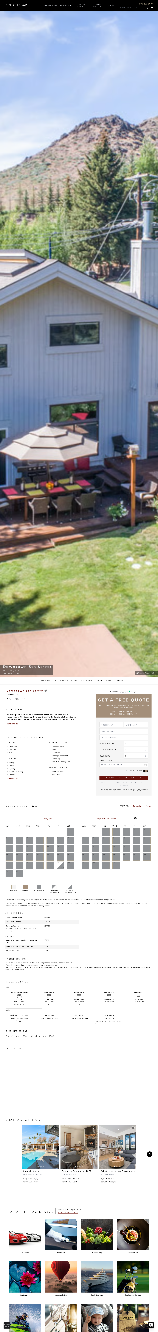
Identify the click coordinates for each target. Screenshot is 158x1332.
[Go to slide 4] (41, 1166)
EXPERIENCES (66, 6)
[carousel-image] (40, 1147)
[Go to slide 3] (40, 1166)
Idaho (18, 671)
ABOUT (111, 6)
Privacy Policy (135, 783)
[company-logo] (18, 5)
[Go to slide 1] (75, 1166)
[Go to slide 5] (43, 1166)
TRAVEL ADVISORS (98, 5)
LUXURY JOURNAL (81, 5)
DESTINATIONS (50, 6)
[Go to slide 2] (38, 1166)
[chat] (151, 1325)
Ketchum (8, 671)
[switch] (145, 771)
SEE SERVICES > (68, 1213)
